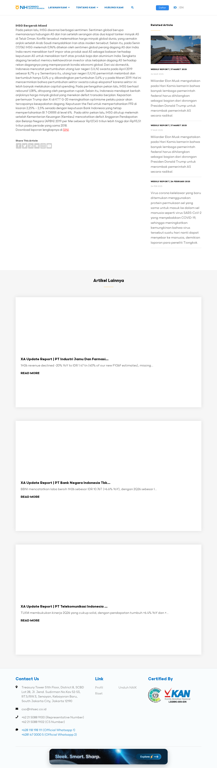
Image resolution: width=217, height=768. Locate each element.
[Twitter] (24, 146)
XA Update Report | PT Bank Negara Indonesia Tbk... (65, 483)
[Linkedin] (31, 146)
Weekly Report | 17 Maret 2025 (169, 69)
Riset (99, 693)
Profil (99, 687)
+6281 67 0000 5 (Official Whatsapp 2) (49, 734)
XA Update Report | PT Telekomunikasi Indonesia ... (64, 606)
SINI (66, 130)
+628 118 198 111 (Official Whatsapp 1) (48, 730)
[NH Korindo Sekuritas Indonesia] (30, 8)
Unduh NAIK (128, 687)
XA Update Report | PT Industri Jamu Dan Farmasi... (64, 359)
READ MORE (30, 373)
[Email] (37, 146)
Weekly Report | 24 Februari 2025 (170, 182)
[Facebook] (18, 146)
